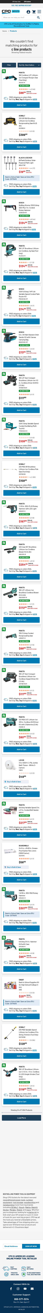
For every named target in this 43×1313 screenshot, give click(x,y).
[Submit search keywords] (38, 17)
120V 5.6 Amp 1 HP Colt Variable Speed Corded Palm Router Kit (29, 294)
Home (4, 31)
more (28, 1210)
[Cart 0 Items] (34, 12)
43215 (35, 99)
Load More (21, 1118)
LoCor (21, 760)
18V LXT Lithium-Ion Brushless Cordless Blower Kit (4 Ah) (29, 592)
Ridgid (19, 1210)
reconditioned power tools (14, 1200)
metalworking (9, 1205)
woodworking (30, 1202)
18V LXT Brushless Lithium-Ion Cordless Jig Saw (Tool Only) (29, 250)
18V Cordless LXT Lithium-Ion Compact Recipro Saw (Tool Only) (28, 77)
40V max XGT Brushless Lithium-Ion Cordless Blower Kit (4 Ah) (27, 549)
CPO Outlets (27, 1)
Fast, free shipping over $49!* (21, 5)
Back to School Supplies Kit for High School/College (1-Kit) (29, 984)
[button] (29, 65)
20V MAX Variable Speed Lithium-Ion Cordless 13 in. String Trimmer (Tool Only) (29, 1032)
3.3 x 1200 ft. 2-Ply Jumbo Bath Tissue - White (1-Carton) (28, 765)
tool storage (18, 1202)
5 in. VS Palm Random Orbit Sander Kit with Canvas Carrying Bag (29, 337)
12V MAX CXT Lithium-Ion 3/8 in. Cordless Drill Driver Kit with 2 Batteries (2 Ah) (29, 722)
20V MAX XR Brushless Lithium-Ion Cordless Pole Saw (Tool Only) (28, 469)
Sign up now (31, 1246)
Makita (22, 73)
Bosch (21, 203)
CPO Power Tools (16, 1)
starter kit (32, 1212)
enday (21, 980)
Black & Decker (25, 158)
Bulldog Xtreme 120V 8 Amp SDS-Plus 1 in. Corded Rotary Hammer (29, 207)
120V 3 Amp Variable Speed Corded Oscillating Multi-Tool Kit (29, 426)
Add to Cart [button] (21, 105)
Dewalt (22, 116)
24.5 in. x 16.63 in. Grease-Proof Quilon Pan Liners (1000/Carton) (28, 850)
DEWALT (14, 1207)
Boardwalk (24, 846)
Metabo (13, 1210)
